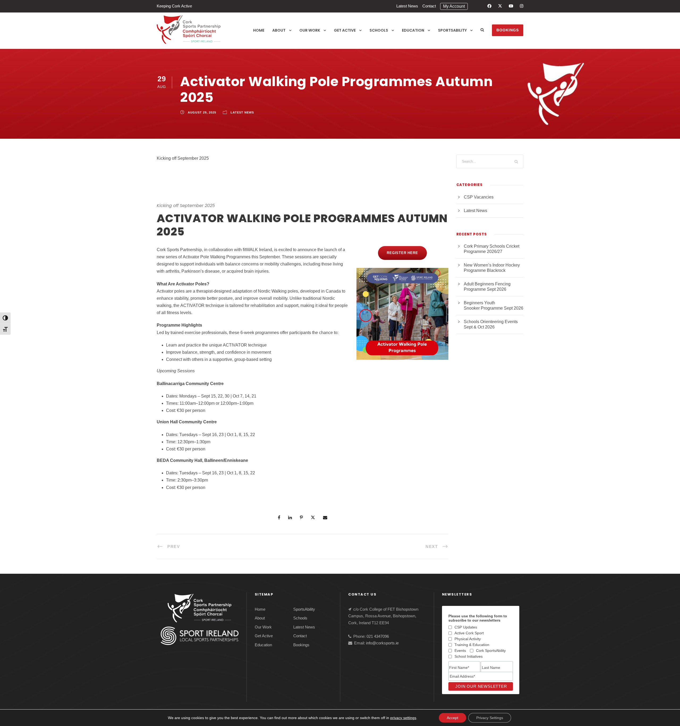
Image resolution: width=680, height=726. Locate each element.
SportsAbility (452, 30)
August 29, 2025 (202, 112)
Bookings (507, 30)
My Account (454, 6)
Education (413, 30)
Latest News (407, 6)
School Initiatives (468, 656)
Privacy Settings (489, 718)
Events (460, 650)
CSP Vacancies (479, 197)
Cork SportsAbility (491, 650)
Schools (378, 30)
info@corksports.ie (382, 643)
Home (258, 30)
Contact (429, 6)
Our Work (309, 30)
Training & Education (471, 645)
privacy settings (403, 718)
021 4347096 (378, 636)
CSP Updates (465, 627)
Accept (452, 718)
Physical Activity (467, 639)
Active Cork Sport (469, 633)
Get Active (345, 30)
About (279, 30)
